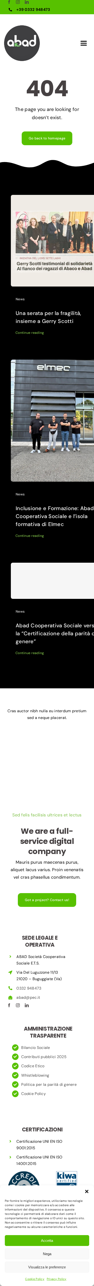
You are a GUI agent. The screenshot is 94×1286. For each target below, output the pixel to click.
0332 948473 (28, 988)
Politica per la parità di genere (49, 1084)
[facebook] (9, 2)
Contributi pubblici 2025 (43, 1056)
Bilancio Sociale (35, 1047)
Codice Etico (32, 1065)
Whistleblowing (35, 1075)
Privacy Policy (57, 1279)
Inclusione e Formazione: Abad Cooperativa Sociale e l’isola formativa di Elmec (55, 516)
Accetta (47, 1240)
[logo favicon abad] (22, 27)
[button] (86, 1191)
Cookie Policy (34, 1279)
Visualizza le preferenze (47, 1267)
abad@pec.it (28, 997)
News (20, 299)
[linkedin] (27, 2)
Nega (47, 1254)
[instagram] (18, 2)
